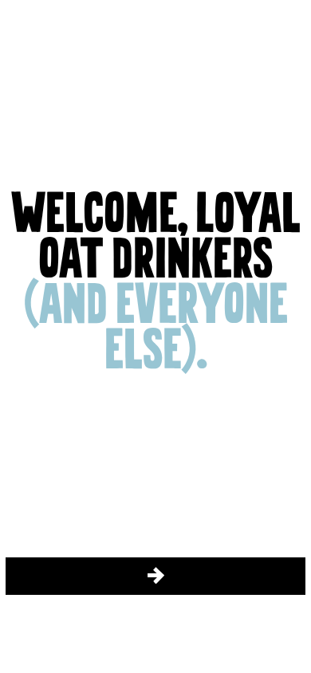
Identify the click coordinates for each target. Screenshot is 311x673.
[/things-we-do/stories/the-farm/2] (155, 575)
